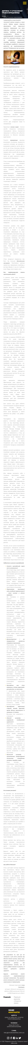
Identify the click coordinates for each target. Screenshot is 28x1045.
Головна (4, 16)
